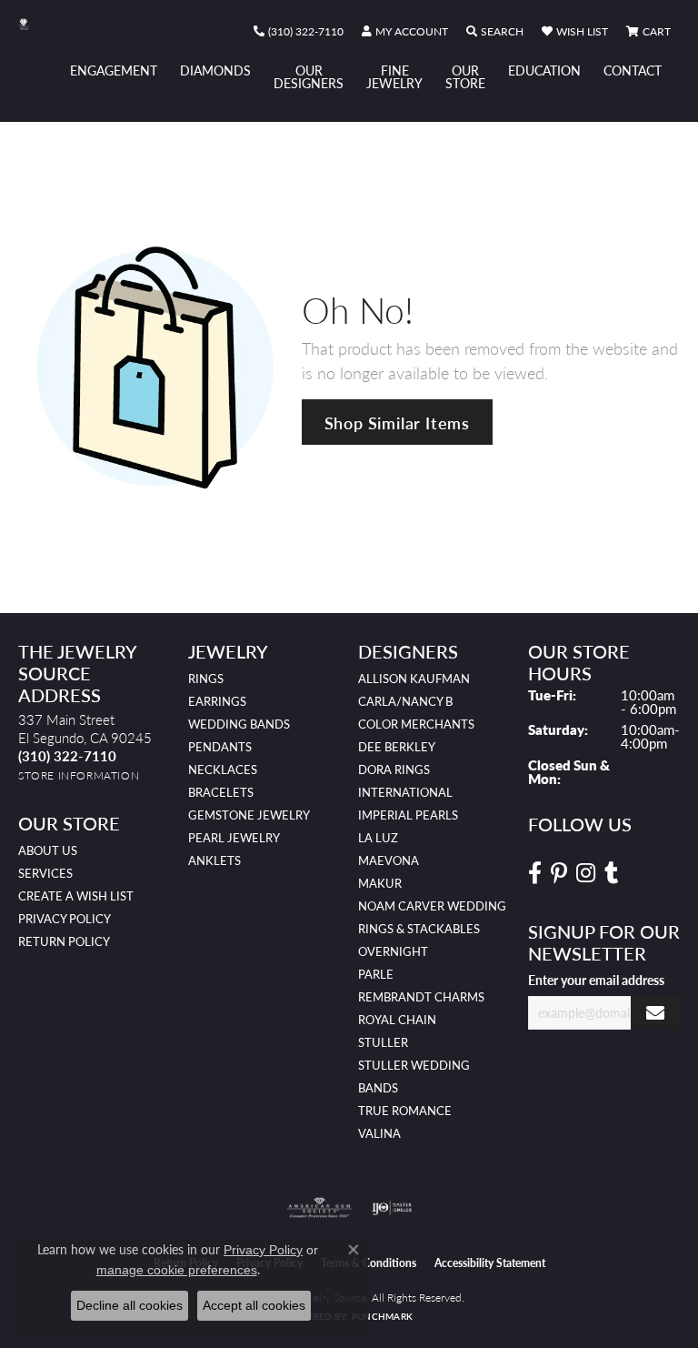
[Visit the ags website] (320, 1208)
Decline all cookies (129, 1305)
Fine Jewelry (394, 76)
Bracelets (221, 792)
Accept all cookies (254, 1305)
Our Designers (309, 76)
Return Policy (64, 941)
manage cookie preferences (176, 1269)
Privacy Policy (64, 918)
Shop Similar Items (397, 422)
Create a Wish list (76, 896)
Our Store (465, 76)
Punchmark (382, 1316)
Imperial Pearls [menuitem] (408, 815)
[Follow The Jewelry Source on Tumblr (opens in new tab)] (611, 873)
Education (544, 70)
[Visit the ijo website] (392, 1208)
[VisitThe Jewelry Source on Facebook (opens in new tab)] (535, 873)
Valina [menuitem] (379, 1133)
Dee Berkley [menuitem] (396, 747)
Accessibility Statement (489, 1263)
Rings (206, 678)
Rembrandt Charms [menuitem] (421, 997)
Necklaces (222, 769)
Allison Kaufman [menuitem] (414, 678)
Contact (632, 70)
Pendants (220, 747)
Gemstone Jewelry (249, 815)
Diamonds (215, 70)
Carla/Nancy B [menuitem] (405, 701)
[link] (299, 31)
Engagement (113, 70)
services (45, 873)
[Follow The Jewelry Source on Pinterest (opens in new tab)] (559, 873)
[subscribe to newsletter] (655, 1013)
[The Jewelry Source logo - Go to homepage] (32, 24)
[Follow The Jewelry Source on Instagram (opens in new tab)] (585, 873)
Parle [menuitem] (376, 974)
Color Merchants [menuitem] (416, 724)
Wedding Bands (239, 724)
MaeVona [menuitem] (388, 860)
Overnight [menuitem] (393, 951)
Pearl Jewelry (234, 838)
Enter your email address (596, 980)
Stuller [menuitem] (383, 1042)
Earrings (217, 701)
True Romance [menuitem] (405, 1110)
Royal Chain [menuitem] (397, 1019)
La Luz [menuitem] (378, 838)
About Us (47, 850)
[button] (405, 31)
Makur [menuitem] (380, 883)
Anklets (214, 860)
